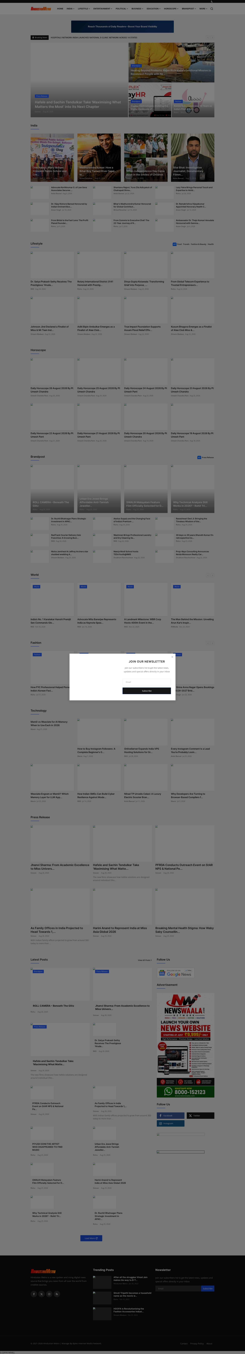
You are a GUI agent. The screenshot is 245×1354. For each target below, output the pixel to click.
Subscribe (147, 690)
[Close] (172, 657)
